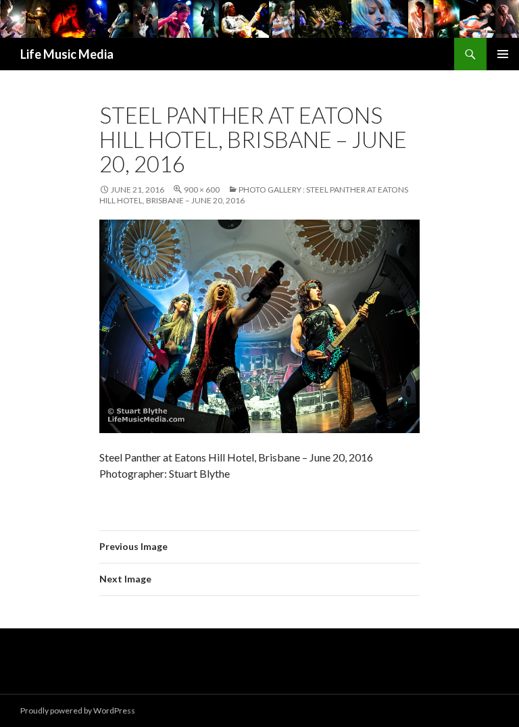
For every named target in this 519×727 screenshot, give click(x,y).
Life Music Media (67, 54)
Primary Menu (503, 54)
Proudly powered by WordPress (77, 710)
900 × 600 (202, 189)
